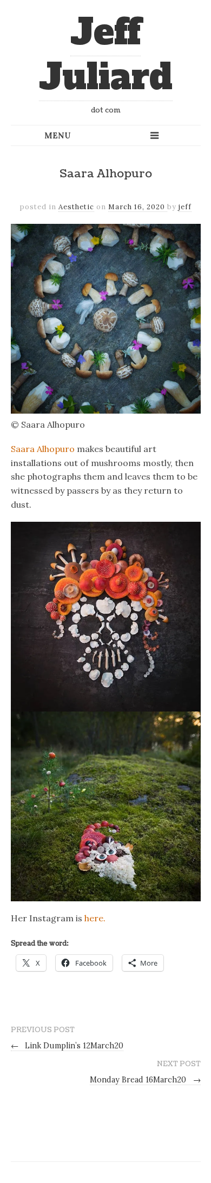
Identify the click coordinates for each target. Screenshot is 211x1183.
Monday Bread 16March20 (145, 1080)
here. (95, 918)
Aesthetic (76, 206)
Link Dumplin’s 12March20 (67, 1046)
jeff (185, 206)
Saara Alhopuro (43, 448)
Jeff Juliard (106, 55)
